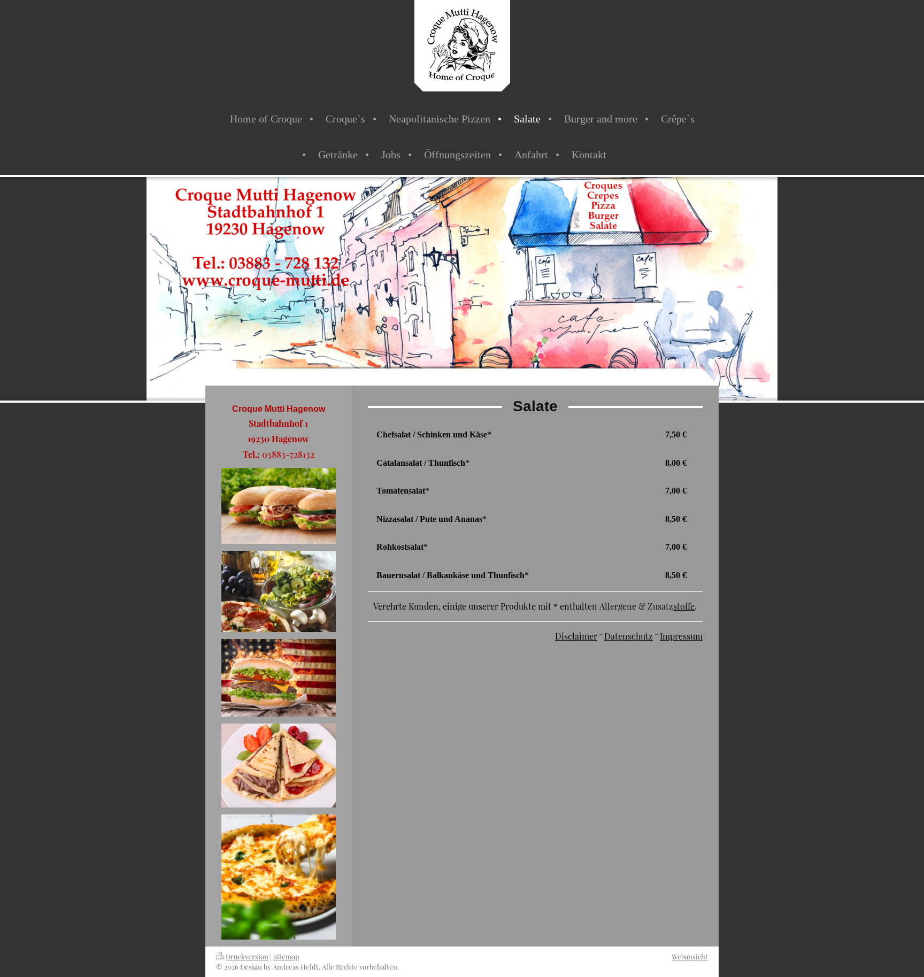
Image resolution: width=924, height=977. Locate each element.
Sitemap (286, 956)
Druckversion (247, 956)
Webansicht (690, 956)
